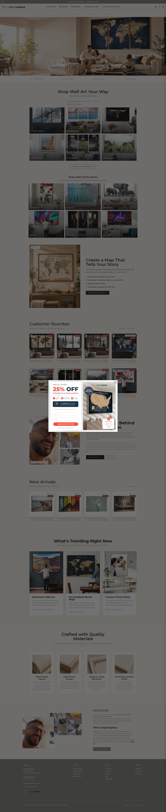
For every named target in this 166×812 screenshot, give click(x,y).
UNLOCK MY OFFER (66, 424)
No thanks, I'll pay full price (66, 428)
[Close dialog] (115, 382)
